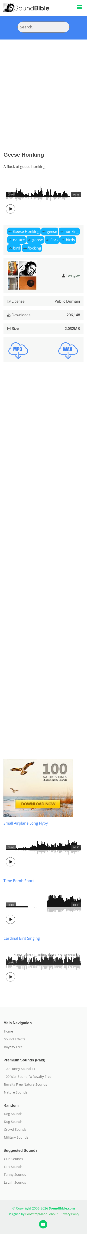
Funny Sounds (15, 1174)
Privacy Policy (70, 1214)
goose (37, 239)
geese (52, 231)
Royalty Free (13, 1047)
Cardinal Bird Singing (21, 938)
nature (19, 239)
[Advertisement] (43, 85)
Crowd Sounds (15, 1129)
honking (71, 231)
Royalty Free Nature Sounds (25, 1084)
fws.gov (73, 275)
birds (70, 239)
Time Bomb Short (18, 880)
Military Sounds (16, 1137)
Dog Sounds (13, 1113)
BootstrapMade (36, 1214)
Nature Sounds (15, 1092)
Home (8, 1031)
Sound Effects (14, 1039)
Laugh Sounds (15, 1182)
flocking (34, 248)
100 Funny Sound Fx (19, 1068)
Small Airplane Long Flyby (25, 823)
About (53, 1214)
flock (54, 239)
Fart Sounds (13, 1166)
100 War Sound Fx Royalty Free (28, 1076)
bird (16, 248)
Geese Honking (26, 231)
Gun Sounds (13, 1159)
